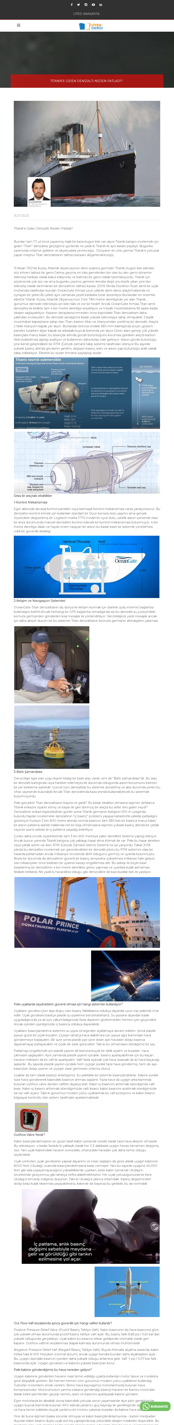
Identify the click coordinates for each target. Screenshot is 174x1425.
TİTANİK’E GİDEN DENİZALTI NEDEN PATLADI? (86, 82)
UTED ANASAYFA (86, 14)
